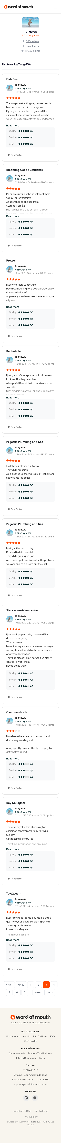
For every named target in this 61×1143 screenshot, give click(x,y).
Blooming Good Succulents (24, 170)
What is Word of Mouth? (18, 1036)
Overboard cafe (16, 712)
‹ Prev (21, 984)
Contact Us (43, 1079)
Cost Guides (30, 1041)
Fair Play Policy (41, 1111)
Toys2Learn (14, 893)
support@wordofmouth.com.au (30, 1084)
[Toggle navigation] (55, 6)
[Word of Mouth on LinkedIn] (26, 1098)
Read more (12, 125)
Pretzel (11, 260)
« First (9, 984)
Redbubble (13, 351)
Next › (38, 992)
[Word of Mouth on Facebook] (35, 1098)
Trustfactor (32, 45)
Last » (50, 992)
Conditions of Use (22, 1111)
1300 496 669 (30, 1070)
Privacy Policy (30, 1117)
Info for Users (40, 1036)
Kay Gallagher (15, 803)
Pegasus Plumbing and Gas (24, 442)
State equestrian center (22, 610)
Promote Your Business (40, 1053)
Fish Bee (11, 79)
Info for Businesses (26, 1058)
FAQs (52, 1036)
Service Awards (17, 1053)
